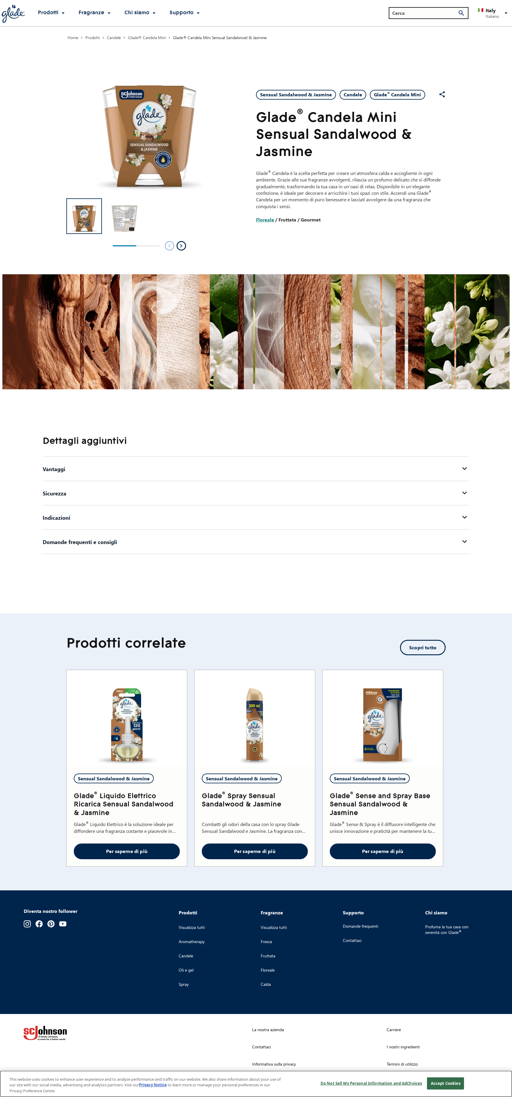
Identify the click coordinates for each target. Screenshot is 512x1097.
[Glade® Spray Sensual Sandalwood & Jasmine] (255, 718)
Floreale (265, 219)
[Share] (442, 94)
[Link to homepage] (13, 13)
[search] (461, 13)
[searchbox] (425, 13)
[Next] (181, 246)
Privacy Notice (153, 1085)
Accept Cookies (445, 1083)
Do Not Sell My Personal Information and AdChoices (371, 1083)
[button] (494, 13)
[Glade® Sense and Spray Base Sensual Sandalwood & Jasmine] (383, 718)
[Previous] (169, 246)
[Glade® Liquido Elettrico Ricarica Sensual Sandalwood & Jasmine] (127, 718)
